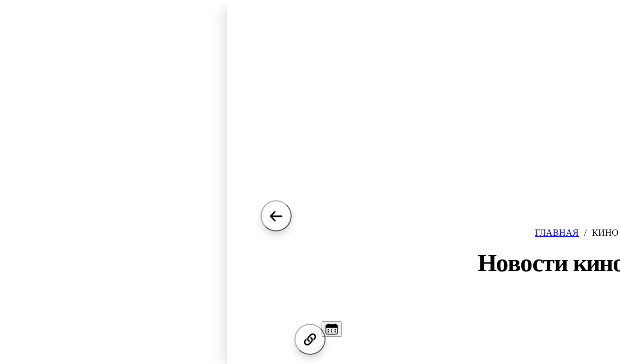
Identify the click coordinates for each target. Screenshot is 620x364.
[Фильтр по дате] (332, 329)
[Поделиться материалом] (310, 339)
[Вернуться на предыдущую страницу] (276, 215)
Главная (557, 233)
